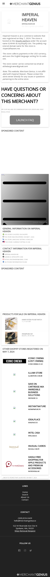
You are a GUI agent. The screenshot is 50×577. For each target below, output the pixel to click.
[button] (3, 3)
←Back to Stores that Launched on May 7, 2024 (19, 478)
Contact (25, 499)
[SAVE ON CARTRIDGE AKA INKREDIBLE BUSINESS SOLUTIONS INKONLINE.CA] (25, 400)
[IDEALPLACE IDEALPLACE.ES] (21, 427)
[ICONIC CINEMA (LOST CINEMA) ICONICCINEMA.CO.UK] (25, 367)
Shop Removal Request (25, 531)
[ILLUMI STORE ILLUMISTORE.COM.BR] (22, 380)
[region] (25, 153)
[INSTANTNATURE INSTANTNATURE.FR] (24, 413)
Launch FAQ (25, 120)
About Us (25, 497)
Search (25, 494)
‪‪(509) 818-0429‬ (25, 518)
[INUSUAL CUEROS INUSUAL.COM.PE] (24, 453)
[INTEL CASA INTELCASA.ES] (21, 440)
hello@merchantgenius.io (25, 520)
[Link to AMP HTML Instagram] (25, 551)
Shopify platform (23, 41)
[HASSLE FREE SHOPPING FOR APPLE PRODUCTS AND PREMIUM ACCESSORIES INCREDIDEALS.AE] (25, 473)
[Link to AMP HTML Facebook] (19, 551)
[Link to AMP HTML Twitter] (30, 551)
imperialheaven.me (28, 24)
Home (25, 492)
